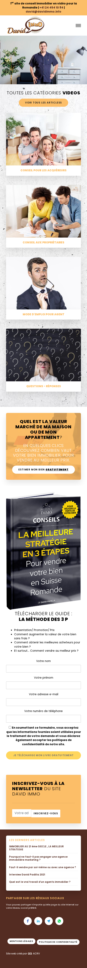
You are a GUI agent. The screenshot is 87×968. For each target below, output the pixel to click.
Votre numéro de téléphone (43, 711)
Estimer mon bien (43, 469)
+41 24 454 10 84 (51, 8)
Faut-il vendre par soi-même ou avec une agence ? (42, 867)
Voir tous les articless (43, 102)
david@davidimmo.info (43, 12)
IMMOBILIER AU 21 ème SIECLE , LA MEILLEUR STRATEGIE (36, 848)
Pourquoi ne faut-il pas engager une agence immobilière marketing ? (38, 858)
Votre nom (43, 661)
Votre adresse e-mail (43, 694)
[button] (28, 921)
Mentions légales (21, 941)
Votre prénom (43, 678)
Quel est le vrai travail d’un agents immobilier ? (39, 882)
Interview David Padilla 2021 (27, 874)
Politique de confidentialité (58, 941)
